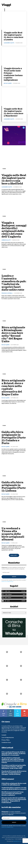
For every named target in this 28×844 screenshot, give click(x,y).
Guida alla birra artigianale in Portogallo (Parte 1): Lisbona (14, 486)
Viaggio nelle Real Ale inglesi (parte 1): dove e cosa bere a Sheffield (14, 179)
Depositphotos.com (17, 841)
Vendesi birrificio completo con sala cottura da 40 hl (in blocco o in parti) (14, 788)
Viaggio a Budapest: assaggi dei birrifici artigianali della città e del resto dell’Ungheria (14, 229)
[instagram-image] (7, 652)
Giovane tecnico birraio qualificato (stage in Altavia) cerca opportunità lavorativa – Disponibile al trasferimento (14, 800)
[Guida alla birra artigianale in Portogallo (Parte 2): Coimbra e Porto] (14, 417)
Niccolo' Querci (8, 83)
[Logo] (14, 705)
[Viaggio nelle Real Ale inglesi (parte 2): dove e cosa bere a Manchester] (14, 96)
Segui (24, 594)
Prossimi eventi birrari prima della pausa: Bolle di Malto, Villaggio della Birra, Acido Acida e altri (14, 766)
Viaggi (4, 168)
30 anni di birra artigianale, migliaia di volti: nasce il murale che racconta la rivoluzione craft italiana (13, 760)
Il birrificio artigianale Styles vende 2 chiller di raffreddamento (14, 784)
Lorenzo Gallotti (6, 240)
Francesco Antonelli (7, 293)
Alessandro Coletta (9, 43)
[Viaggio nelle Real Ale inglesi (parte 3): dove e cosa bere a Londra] (14, 20)
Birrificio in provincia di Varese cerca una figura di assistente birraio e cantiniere (12, 793)
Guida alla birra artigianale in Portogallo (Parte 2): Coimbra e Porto (14, 437)
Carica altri (13, 555)
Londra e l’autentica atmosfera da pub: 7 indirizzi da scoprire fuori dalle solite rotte (14, 282)
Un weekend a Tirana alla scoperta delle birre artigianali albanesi (13, 534)
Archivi (14, 607)
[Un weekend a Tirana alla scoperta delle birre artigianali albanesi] (14, 513)
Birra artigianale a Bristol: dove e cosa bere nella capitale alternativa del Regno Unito (13, 387)
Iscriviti (14, 576)
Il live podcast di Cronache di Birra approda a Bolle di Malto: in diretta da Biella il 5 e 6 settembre (13, 753)
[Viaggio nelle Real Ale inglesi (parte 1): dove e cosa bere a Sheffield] (14, 160)
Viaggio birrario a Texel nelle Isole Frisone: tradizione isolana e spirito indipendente (13, 74)
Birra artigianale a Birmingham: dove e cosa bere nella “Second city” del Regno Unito (13, 334)
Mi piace (23, 591)
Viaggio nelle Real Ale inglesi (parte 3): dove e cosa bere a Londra (13, 36)
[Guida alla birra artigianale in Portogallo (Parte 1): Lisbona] (14, 467)
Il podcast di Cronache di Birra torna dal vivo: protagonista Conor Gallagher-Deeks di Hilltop (14, 772)
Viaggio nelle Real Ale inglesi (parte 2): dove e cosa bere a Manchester (13, 112)
